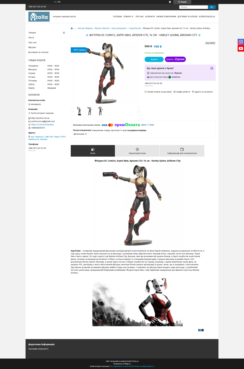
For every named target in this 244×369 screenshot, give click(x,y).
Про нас (140, 16)
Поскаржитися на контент (121, 366)
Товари (127, 16)
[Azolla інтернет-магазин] (39, 16)
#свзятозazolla (207, 16)
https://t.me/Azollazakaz (42, 124)
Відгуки (32, 47)
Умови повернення (166, 16)
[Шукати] (212, 7)
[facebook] (199, 330)
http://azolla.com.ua (40, 118)
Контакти (150, 16)
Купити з (170, 59)
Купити (154, 59)
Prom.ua (135, 361)
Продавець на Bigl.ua (122, 364)
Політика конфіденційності (143, 366)
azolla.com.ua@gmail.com (43, 121)
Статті (31, 37)
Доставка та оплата (187, 16)
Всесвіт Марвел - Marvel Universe (93, 28)
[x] (202, 330)
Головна (117, 16)
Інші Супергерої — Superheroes (126, 28)
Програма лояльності (38, 349)
